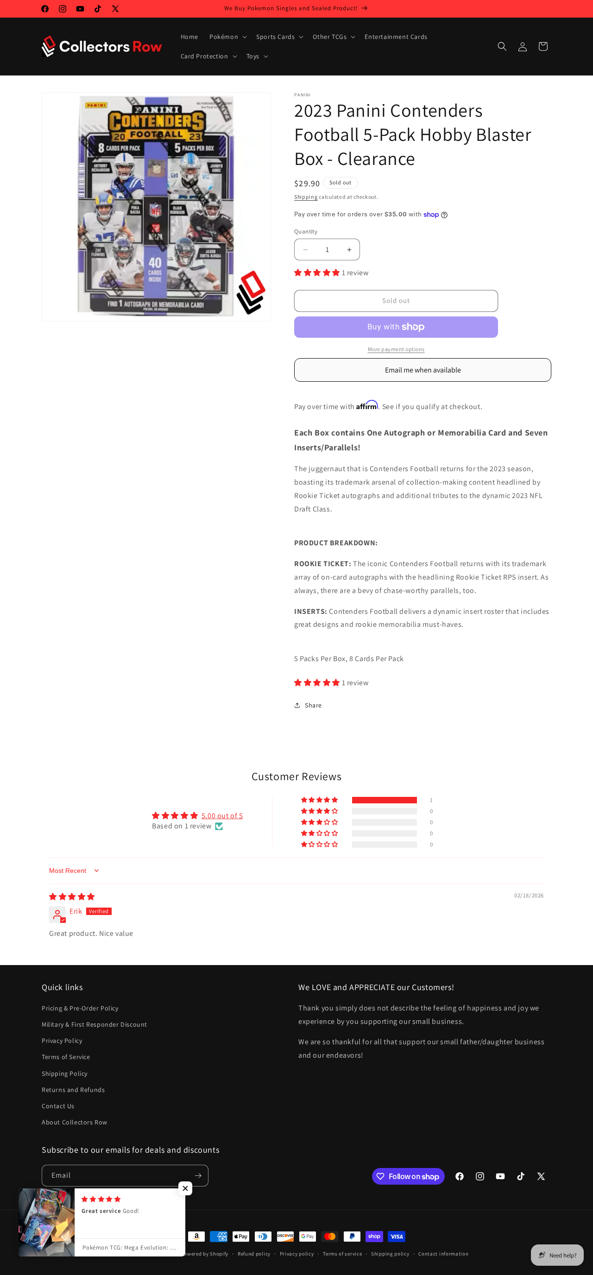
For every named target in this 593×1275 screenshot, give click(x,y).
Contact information (443, 1253)
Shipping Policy (65, 1073)
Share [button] (313, 705)
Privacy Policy (62, 1040)
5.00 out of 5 (222, 816)
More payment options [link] (396, 349)
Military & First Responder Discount (94, 1024)
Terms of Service (66, 1057)
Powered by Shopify (205, 1253)
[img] (72, 897)
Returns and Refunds (73, 1090)
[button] (227, 36)
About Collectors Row (74, 1122)
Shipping (306, 196)
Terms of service (342, 1253)
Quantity (305, 231)
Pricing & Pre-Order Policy (80, 1008)
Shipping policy (390, 1253)
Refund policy (254, 1253)
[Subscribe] (198, 1176)
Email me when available (423, 370)
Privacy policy (297, 1253)
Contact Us (58, 1106)
